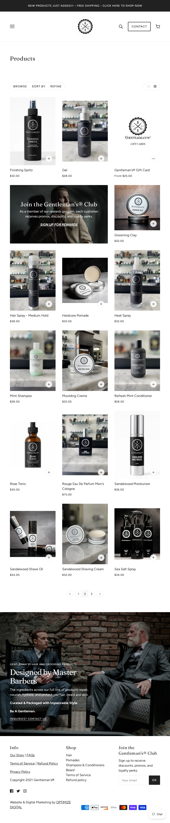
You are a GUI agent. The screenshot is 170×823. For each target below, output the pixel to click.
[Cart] (157, 26)
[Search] (120, 26)
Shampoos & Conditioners (85, 765)
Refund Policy (47, 763)
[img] (11, 791)
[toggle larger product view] (147, 86)
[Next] (100, 594)
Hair (69, 755)
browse (20, 86)
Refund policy (76, 780)
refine (56, 86)
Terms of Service (22, 763)
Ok (154, 780)
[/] (85, 26)
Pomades (72, 760)
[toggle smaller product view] (156, 86)
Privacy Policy (20, 772)
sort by (38, 86)
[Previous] (70, 594)
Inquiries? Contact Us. (28, 718)
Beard (70, 770)
